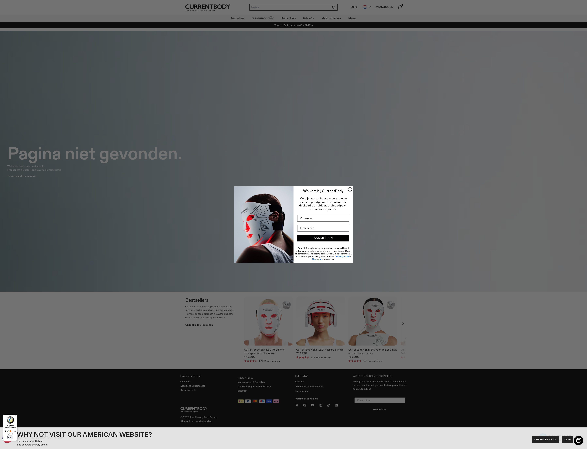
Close (568, 439)
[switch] (10, 437)
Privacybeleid (342, 256)
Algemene (316, 259)
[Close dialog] (350, 189)
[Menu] (15, 416)
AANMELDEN (323, 238)
